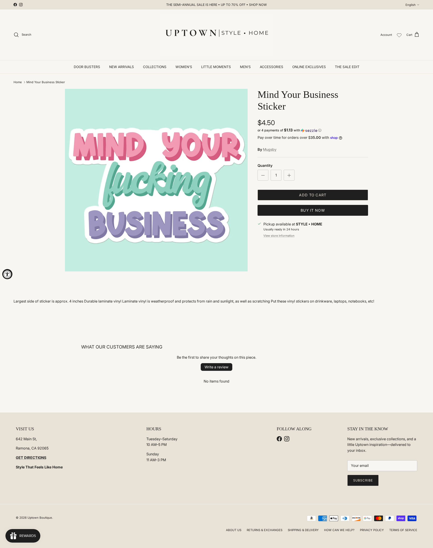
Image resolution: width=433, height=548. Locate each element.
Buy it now (313, 210)
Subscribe (363, 480)
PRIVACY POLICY (372, 530)
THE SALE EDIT (347, 67)
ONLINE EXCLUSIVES (309, 67)
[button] (289, 130)
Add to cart (312, 195)
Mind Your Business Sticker (45, 82)
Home (18, 82)
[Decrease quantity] (263, 175)
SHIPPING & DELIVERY (303, 530)
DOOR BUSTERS (87, 67)
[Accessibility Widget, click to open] (7, 274)
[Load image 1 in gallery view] (156, 180)
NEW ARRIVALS (121, 67)
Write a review (216, 367)
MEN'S (245, 67)
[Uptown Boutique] (216, 35)
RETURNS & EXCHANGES (264, 530)
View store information (279, 235)
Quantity (265, 165)
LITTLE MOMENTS (216, 67)
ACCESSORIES (271, 67)
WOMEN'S (183, 67)
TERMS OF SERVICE (403, 530)
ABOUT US (233, 530)
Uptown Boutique (40, 517)
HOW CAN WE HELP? (339, 530)
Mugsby (269, 149)
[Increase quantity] (289, 175)
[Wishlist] (399, 34)
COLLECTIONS (154, 67)
